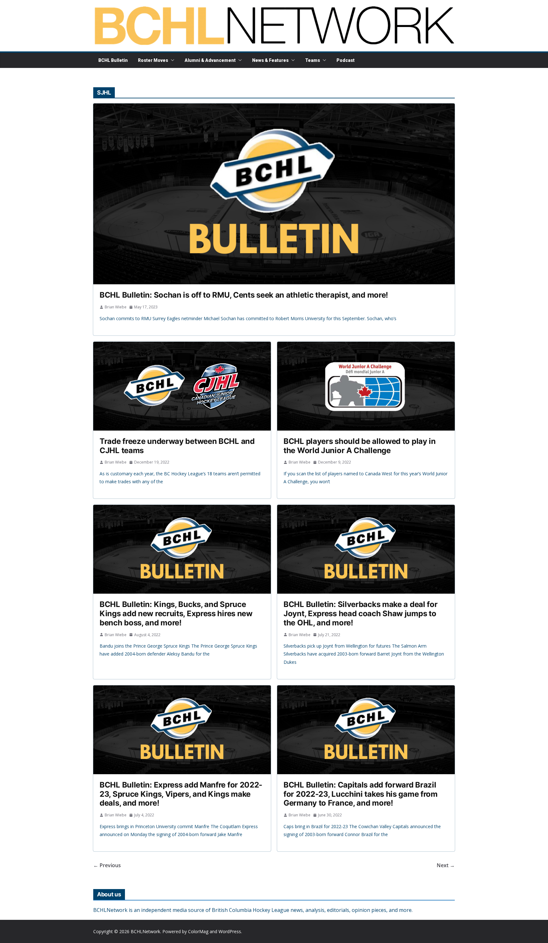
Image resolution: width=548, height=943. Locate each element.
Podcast (345, 60)
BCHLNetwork (145, 931)
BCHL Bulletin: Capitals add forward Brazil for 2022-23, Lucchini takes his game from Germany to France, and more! (361, 794)
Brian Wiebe (116, 307)
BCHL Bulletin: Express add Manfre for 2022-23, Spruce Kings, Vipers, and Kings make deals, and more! (181, 794)
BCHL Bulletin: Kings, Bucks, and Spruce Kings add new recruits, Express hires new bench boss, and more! (176, 613)
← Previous (107, 865)
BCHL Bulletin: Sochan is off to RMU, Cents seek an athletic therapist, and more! (244, 295)
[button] (171, 60)
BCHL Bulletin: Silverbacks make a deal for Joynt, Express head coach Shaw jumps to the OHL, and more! (360, 613)
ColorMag (198, 931)
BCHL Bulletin (113, 60)
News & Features (270, 60)
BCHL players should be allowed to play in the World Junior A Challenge (360, 446)
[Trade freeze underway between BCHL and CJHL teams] (182, 386)
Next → (446, 865)
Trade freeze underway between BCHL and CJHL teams (177, 446)
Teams (312, 60)
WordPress (230, 931)
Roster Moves (153, 60)
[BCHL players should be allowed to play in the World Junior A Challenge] (366, 386)
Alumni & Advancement (210, 60)
